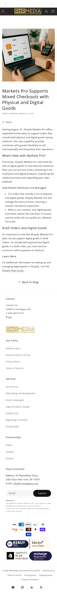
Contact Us (12, 305)
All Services (12, 386)
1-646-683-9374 (15, 313)
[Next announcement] (51, 4)
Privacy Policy (13, 361)
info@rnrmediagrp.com (18, 309)
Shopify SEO (12, 413)
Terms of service (14, 575)
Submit (42, 493)
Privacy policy (30, 575)
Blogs (9, 317)
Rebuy (9, 445)
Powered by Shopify (31, 570)
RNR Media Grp (15, 570)
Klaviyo (9, 458)
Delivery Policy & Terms (18, 355)
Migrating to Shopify (16, 419)
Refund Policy (13, 348)
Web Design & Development (20, 393)
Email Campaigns (15, 400)
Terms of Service (15, 368)
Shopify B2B (12, 426)
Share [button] (9, 122)
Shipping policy (45, 575)
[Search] (46, 11)
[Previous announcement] (5, 4)
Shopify (10, 451)
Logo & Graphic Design (18, 406)
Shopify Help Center (13, 270)
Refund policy (49, 570)
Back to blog (30, 282)
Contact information (30, 579)
